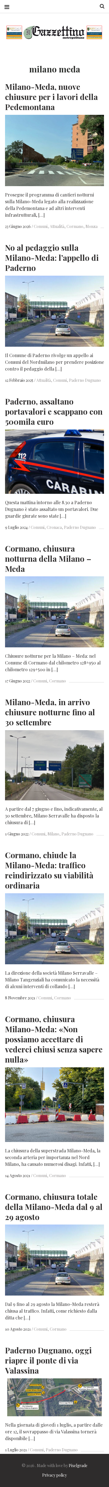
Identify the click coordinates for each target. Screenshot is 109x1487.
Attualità (57, 226)
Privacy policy (54, 1475)
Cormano (75, 226)
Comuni (41, 226)
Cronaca (54, 527)
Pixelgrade (78, 1465)
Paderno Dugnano (85, 380)
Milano (53, 834)
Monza (92, 226)
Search (100, 6)
